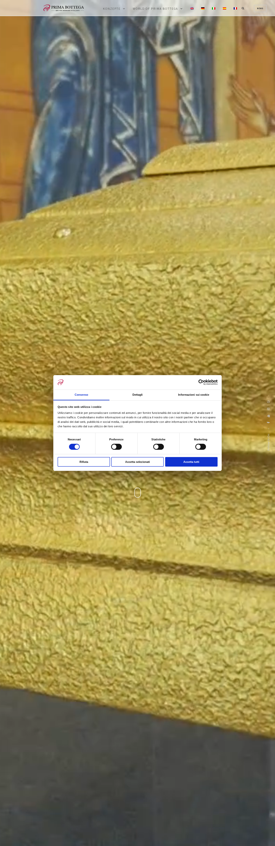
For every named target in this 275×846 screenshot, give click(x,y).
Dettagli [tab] (137, 394)
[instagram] (268, 408)
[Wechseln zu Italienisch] (213, 8)
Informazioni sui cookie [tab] (193, 394)
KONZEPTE (111, 9)
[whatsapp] (268, 401)
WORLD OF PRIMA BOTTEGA (155, 9)
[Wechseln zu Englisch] (192, 8)
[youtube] (268, 416)
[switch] (116, 447)
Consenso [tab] (81, 394)
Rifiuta (84, 461)
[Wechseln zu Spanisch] (224, 8)
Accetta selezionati (137, 461)
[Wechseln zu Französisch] (235, 8)
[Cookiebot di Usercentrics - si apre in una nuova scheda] (201, 382)
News (260, 8)
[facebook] (268, 422)
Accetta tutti (191, 461)
